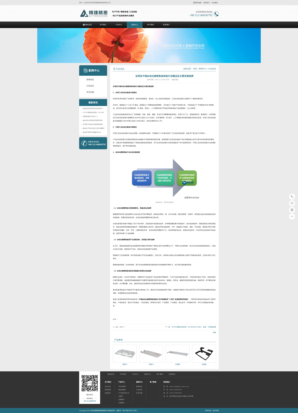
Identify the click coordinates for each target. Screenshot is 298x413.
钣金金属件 (122, 390)
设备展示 (108, 393)
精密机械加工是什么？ (90, 116)
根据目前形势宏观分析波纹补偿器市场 (96, 108)
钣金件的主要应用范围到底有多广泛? (95, 120)
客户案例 (150, 25)
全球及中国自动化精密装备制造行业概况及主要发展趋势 (102, 124)
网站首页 (88, 25)
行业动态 (90, 86)
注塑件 (120, 396)
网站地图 (198, 2)
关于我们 (103, 25)
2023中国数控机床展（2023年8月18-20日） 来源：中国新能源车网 (105, 112)
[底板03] (125, 354)
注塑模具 (121, 403)
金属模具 (121, 399)
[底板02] (151, 354)
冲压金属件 (122, 386)
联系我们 (206, 2)
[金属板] (178, 354)
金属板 (177, 364)
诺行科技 (216, 410)
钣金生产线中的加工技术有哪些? (94, 128)
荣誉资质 (108, 390)
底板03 (124, 364)
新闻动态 (90, 80)
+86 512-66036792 (292, 197)
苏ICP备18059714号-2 (130, 410)
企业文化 (108, 386)
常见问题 (90, 92)
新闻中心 (134, 25)
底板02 (151, 364)
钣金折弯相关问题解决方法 (92, 132)
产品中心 (119, 25)
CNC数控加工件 (123, 393)
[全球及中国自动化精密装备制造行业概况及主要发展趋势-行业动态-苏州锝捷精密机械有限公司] (109, 13)
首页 (195, 69)
